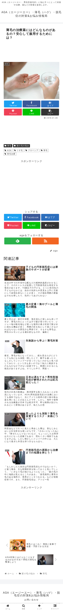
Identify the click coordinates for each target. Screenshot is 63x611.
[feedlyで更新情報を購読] (17, 241)
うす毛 (19, 150)
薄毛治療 (10, 154)
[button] (56, 393)
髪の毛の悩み (22, 145)
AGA (9, 150)
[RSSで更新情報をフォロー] (45, 241)
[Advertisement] (31, 50)
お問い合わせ (31, 599)
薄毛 (9, 145)
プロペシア (33, 150)
